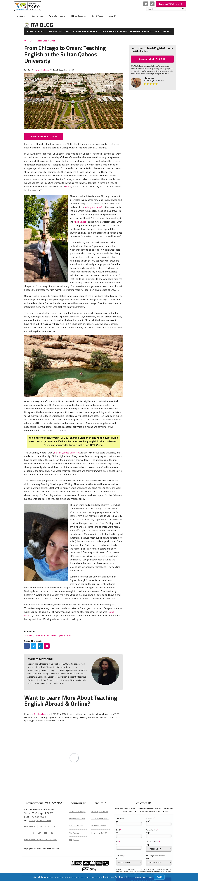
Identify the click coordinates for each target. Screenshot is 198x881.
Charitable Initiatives (100, 818)
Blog (31, 40)
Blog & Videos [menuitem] (97, 15)
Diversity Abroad (140, 31)
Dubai (111, 612)
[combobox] (165, 9)
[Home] (25, 40)
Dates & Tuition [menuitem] (38, 15)
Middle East (42, 40)
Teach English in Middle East (37, 635)
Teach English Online (114, 31)
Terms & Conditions (47, 826)
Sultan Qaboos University (67, 452)
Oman (52, 40)
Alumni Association (77, 818)
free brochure (40, 714)
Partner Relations (98, 825)
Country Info (35, 31)
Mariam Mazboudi (42, 69)
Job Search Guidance (85, 31)
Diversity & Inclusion (99, 811)
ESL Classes (74, 839)
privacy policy (139, 877)
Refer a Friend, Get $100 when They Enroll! (40, 839)
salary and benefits (95, 207)
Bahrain (28, 615)
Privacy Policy (29, 826)
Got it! (159, 877)
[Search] (183, 9)
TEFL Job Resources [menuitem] (78, 15)
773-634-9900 (38, 817)
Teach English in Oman (61, 635)
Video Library (163, 31)
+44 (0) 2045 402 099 (40, 820)
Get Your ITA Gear (76, 825)
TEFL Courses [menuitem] (21, 15)
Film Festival (74, 832)
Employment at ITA (99, 832)
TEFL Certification (58, 31)
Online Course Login (77, 811)
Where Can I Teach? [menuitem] (57, 15)
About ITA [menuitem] (112, 15)
